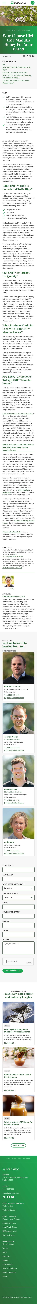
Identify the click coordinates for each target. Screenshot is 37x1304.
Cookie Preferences (9, 1272)
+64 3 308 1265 (8, 1189)
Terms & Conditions (9, 1268)
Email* (5, 903)
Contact (5, 1276)
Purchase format (10, 893)
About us (5, 1260)
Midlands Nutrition (9, 1210)
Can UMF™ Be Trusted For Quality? (14, 72)
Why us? (5, 1248)
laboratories (6, 492)
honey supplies (23, 490)
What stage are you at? (13, 884)
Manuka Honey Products (11, 1219)
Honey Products (8, 1244)
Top (3, 64)
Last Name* (7, 875)
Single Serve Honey (9, 1223)
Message (6, 940)
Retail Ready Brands (9, 1227)
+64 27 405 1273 (13, 800)
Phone (5, 930)
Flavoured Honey (8, 1235)
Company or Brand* (11, 912)
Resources (6, 1256)
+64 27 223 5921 (13, 851)
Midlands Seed (7, 1206)
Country (6, 921)
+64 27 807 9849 (13, 695)
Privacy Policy (7, 1264)
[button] (4, 3)
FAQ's (4, 1252)
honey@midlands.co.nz (15, 698)
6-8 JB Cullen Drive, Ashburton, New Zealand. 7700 (15, 1179)
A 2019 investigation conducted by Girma (17, 414)
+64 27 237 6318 (13, 748)
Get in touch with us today (11, 532)
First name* (7, 866)
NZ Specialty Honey (9, 1231)
